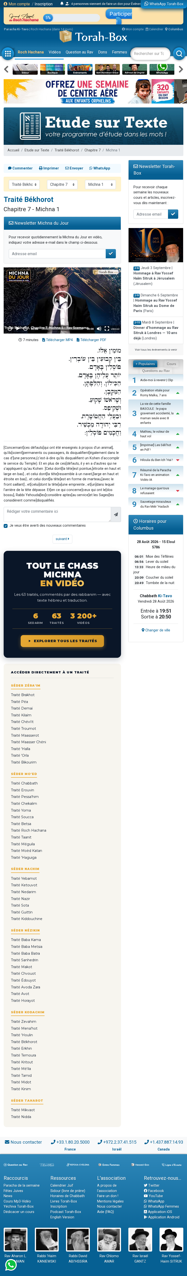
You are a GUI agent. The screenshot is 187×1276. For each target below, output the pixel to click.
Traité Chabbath (24, 783)
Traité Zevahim (23, 1021)
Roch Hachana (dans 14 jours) (52, 29)
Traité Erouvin (22, 790)
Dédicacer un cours (19, 1212)
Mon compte (19, 4)
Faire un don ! (107, 1196)
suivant (62, 539)
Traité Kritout (22, 1062)
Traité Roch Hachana (28, 830)
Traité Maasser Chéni (28, 742)
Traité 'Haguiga (24, 857)
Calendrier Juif (61, 1185)
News (8, 1196)
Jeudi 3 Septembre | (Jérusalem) (154, 276)
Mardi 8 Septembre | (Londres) (155, 330)
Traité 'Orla (20, 755)
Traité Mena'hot (24, 1028)
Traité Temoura (23, 1055)
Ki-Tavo (165, 596)
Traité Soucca (22, 817)
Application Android (163, 1217)
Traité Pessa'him (25, 797)
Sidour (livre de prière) (67, 1191)
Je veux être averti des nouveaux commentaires (47, 525)
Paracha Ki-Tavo (16, 29)
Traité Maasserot (25, 735)
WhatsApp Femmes (163, 1206)
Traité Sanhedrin (24, 960)
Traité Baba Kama (26, 940)
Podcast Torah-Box (65, 1212)
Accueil (13, 150)
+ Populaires (145, 364)
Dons (102, 52)
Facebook (155, 1191)
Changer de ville (157, 630)
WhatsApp (155, 1201)
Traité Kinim (21, 1089)
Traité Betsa (21, 824)
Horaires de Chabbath (67, 1196)
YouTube (155, 1196)
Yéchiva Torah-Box (19, 1206)
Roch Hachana (31, 52)
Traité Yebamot (24, 878)
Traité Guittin (22, 912)
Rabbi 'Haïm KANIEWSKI (46, 1259)
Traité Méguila (23, 844)
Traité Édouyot (23, 980)
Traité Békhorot (67, 150)
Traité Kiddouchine (26, 919)
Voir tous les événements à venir (156, 349)
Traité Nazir (20, 899)
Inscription (44, 4)
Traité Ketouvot (24, 885)
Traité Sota (20, 905)
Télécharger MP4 (59, 340)
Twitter (153, 1185)
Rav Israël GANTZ (140, 1259)
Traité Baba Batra (25, 953)
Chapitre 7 (92, 150)
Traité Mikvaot (23, 1110)
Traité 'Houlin (22, 1035)
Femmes (119, 52)
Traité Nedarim (23, 892)
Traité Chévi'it (22, 722)
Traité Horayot (23, 1000)
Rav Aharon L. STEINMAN (16, 1259)
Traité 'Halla (20, 749)
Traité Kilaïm (21, 715)
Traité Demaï (22, 708)
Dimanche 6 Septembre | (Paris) (155, 303)
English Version (62, 1217)
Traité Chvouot (23, 973)
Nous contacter (26, 1142)
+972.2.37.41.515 (119, 1142)
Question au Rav (79, 52)
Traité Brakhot (23, 695)
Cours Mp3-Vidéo (17, 1201)
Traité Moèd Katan (26, 850)
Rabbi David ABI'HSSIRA (78, 1259)
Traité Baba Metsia (26, 946)
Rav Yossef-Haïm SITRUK (171, 1259)
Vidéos (55, 52)
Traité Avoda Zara (25, 987)
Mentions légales (110, 1201)
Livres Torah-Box (63, 1201)
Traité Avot (20, 994)
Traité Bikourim (24, 762)
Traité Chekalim (24, 803)
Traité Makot (21, 967)
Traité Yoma (21, 810)
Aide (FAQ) (105, 1212)
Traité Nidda (21, 1117)
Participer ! (121, 18)
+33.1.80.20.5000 (73, 1142)
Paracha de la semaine (22, 1185)
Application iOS (159, 1212)
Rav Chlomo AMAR (109, 1259)
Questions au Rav (156, 371)
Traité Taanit (21, 837)
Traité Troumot (23, 728)
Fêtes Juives (13, 1191)
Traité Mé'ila (21, 1069)
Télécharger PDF (92, 340)
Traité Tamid (21, 1075)
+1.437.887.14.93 (166, 1142)
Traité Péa (19, 702)
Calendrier (155, 29)
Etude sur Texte (37, 150)
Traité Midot (21, 1082)
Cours (171, 364)
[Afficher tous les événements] (62, 3)
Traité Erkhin (21, 1048)
